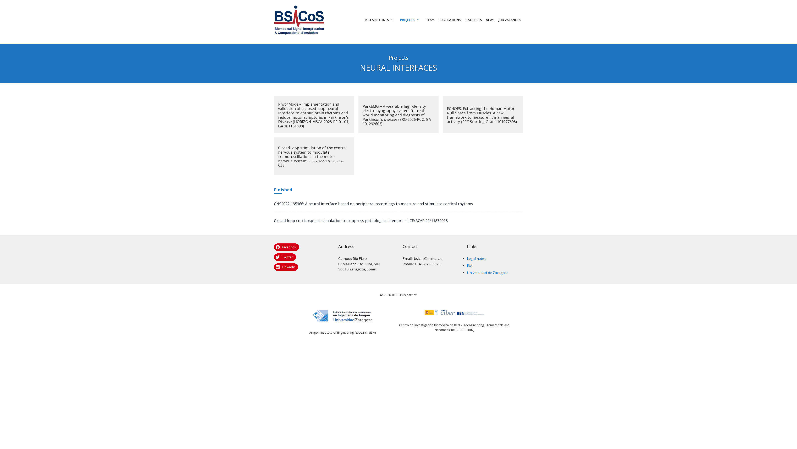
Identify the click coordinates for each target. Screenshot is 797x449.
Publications (450, 20)
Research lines (377, 20)
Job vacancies (510, 20)
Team (430, 20)
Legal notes (476, 258)
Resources (473, 20)
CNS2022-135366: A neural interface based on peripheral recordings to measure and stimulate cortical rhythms (373, 203)
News (490, 20)
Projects (407, 20)
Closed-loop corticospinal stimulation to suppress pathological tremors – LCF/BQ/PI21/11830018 (361, 220)
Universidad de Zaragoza (488, 272)
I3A (469, 265)
